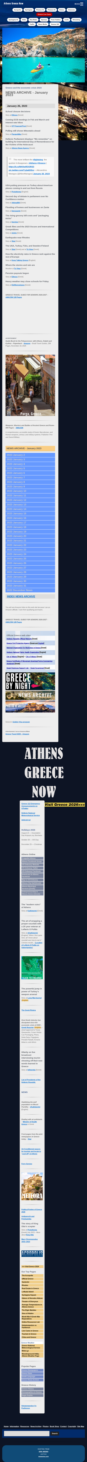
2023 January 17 (16, 522)
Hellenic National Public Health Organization (23, 652)
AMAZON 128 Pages (14, 297)
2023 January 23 (16, 549)
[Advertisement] (30, 315)
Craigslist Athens (29, 858)
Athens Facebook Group (32, 861)
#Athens (33, 163)
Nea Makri (33, 20)
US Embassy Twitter (30, 868)
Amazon (27, 343)
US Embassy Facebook (31, 871)
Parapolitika (16, 134)
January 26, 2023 (41, 174)
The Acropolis (27, 1275)
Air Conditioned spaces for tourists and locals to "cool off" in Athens (31, 1151)
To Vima (30, 249)
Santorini (25, 1282)
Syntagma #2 (13, 20)
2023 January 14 (16, 509)
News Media (42, 24)
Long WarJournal (34, 998)
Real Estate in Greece (30, 1288)
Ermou (61, 10)
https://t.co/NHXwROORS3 (21, 167)
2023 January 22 (16, 545)
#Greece (41, 163)
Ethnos (15, 115)
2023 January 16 (16, 518)
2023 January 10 (16, 491)
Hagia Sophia (27, 1395)
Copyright (72, 1426)
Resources (24, 1426)
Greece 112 (55, 24)
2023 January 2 (16, 454)
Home (6, 1426)
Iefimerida (31, 1070)
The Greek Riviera (28, 1010)
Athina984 (16, 203)
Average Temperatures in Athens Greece (32, 1306)
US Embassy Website (30, 865)
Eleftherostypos (18, 285)
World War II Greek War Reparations (31, 1318)
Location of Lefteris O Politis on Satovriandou (31, 945)
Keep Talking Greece (20, 260)
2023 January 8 (16, 482)
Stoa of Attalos (28, 1313)
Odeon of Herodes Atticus (32, 1298)
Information (14, 1426)
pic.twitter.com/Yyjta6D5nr (21, 170)
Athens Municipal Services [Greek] (29, 887)
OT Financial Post (19, 126)
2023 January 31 (16, 585)
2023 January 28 (16, 572)
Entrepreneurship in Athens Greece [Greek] (31, 893)
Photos (46, 1426)
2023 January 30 (16, 581)
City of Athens (12, 657)
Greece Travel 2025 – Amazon (17, 734)
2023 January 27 (16, 567)
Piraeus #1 (40, 10)
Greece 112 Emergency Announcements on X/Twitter (30, 806)
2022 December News (19, 590)
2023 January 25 (16, 558)
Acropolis (17, 10)
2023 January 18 (16, 527)
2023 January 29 (16, 576)
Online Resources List (31, 1322)
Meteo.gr (25, 1351)
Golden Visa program (21, 722)
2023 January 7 (16, 477)
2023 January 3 (16, 459)
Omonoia (71, 10)
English (41, 643)
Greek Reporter (27, 1027)
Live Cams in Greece (30, 1331)
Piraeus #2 (51, 10)
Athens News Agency (20, 148)
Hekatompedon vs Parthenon (29, 1326)
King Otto (30, 1235)
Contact (63, 1426)
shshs (14, 233)
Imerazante (16, 211)
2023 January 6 (16, 472)
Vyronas (44, 20)
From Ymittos (56, 20)
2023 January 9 (16, 486)
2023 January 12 (16, 500)
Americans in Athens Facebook (30, 876)
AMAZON (19, 428)
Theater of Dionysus (30, 1301)
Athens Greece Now (13, 4)
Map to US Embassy (30, 880)
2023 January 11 (16, 495)
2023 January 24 (16, 554)
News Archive (35, 1426)
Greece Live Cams (44, 14)
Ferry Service (26, 1164)
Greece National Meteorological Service (31, 1347)
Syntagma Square (29, 1295)
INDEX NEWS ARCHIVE (21, 596)
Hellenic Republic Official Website (19, 639)
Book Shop (54, 1426)
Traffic (32, 24)
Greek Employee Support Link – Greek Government (26, 668)
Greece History (28, 1389)
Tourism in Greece (29, 1334)
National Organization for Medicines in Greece (24, 648)
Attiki (24, 20)
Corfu (67, 20)
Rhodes (25, 1285)
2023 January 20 (16, 536)
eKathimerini (33, 933)
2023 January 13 (16, 504)
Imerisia (15, 222)
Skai (13, 241)
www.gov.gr (26, 820)
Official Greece (27, 1279)
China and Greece (29, 1337)
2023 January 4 (16, 464)
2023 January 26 (16, 563)
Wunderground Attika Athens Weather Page (30, 1355)
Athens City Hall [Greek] (31, 883)
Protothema (16, 192)
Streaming (76, 20)
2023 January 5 (16, 468)
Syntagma (28, 10)
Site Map (80, 1426)
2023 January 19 (16, 531)
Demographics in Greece (32, 1392)
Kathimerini (32, 911)
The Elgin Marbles (29, 1310)
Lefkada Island (28, 1292)
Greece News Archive (30, 1380)
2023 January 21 (16, 540)
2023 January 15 (16, 513)
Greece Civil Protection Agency (18, 643)
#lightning (38, 160)
